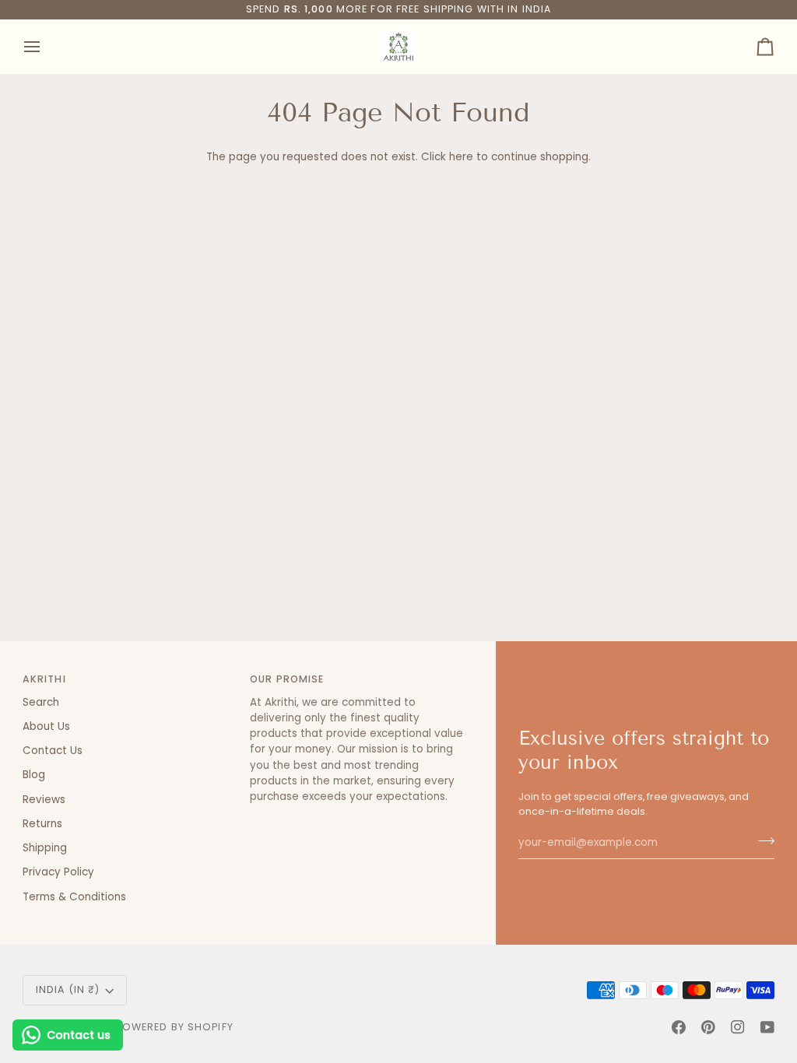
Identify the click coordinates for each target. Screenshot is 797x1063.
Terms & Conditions (74, 896)
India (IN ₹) (68, 989)
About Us (46, 726)
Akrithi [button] (44, 679)
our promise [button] (287, 679)
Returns (42, 823)
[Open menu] (46, 46)
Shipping (45, 847)
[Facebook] (679, 1027)
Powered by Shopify (174, 1026)
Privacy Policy (58, 872)
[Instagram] (738, 1027)
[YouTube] (767, 1027)
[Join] (761, 841)
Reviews (44, 799)
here (461, 156)
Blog (34, 774)
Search (41, 702)
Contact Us (53, 750)
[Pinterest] (708, 1027)
